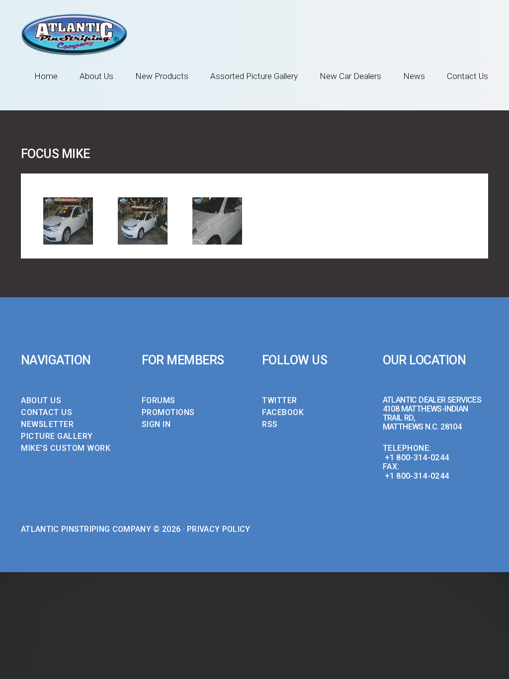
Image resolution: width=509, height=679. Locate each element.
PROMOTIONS (168, 412)
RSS (270, 424)
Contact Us (467, 76)
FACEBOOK (283, 412)
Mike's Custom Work (65, 448)
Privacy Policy (218, 529)
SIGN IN (156, 424)
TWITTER (279, 400)
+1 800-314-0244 (417, 457)
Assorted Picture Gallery (254, 76)
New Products (161, 76)
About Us (96, 76)
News (414, 76)
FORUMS (158, 400)
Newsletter (47, 424)
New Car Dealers (350, 76)
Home (46, 76)
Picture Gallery (57, 436)
